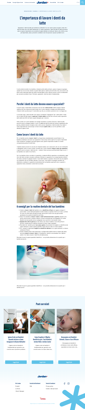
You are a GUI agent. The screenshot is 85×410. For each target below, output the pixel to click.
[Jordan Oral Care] (42, 2)
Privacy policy (49, 386)
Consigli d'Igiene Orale (18, 2)
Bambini (35, 11)
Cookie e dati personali (52, 389)
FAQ (31, 386)
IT (77, 2)
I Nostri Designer (19, 391)
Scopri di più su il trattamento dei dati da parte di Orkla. (42, 403)
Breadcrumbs (28, 11)
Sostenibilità (53, 2)
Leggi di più (16, 362)
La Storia (17, 389)
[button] (82, 2)
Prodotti (9, 2)
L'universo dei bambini (30, 2)
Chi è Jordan (60, 2)
